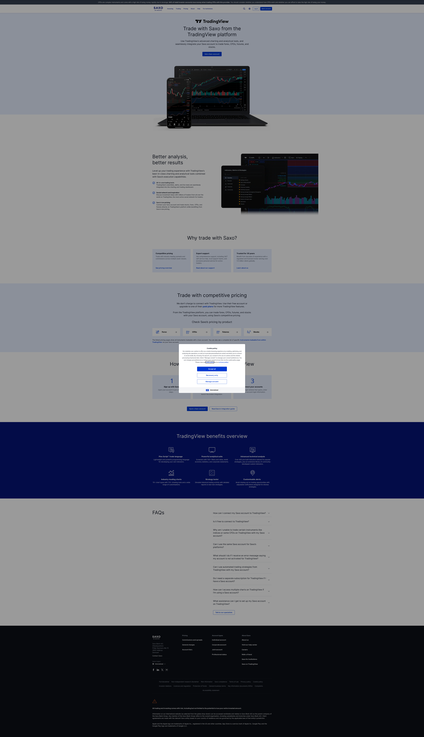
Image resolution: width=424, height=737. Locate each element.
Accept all (212, 369)
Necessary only (212, 375)
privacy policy (223, 362)
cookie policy (210, 362)
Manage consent (212, 381)
